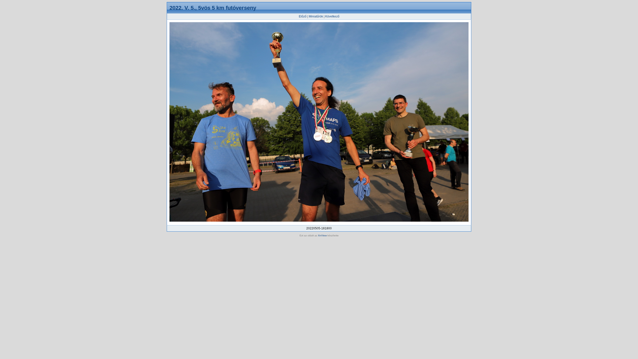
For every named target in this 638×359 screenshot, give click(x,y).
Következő (332, 16)
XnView (322, 235)
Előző (303, 16)
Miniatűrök (316, 16)
